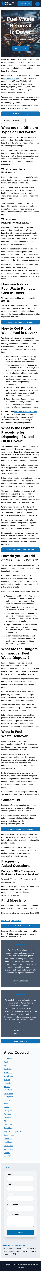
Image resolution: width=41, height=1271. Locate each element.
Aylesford (7, 1114)
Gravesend (8, 1138)
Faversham (8, 1093)
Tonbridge (8, 1128)
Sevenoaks (8, 1145)
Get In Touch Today (20, 114)
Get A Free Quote (20, 1041)
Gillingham (8, 1111)
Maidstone (8, 1107)
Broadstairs (8, 1076)
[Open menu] (37, 4)
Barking (18, 920)
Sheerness (8, 1100)
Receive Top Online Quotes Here (20, 829)
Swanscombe (9, 1149)
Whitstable (8, 1090)
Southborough (9, 1135)
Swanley (7, 1156)
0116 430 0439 (25, 4)
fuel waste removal (10, 78)
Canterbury (8, 1069)
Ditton (6, 1121)
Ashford (7, 1086)
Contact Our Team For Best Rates (20, 322)
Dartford (7, 1152)
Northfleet (7, 1142)
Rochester (8, 1125)
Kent (6, 1104)
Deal (13, 920)
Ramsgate (8, 1072)
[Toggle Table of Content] (22, 121)
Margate (7, 1079)
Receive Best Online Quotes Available (20, 549)
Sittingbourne (9, 1097)
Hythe (6, 1065)
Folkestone (5, 920)
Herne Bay (8, 1083)
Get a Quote (19, 48)
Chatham (7, 1118)
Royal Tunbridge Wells (13, 1131)
